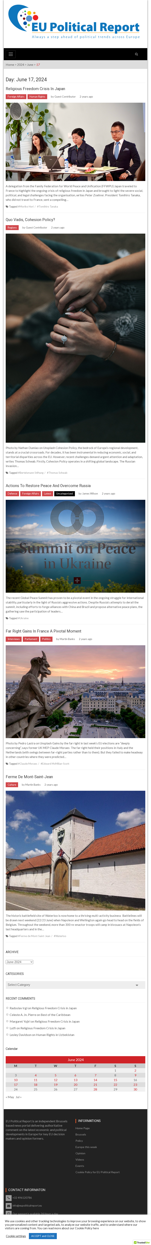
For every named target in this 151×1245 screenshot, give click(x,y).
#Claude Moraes (27, 763)
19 (55, 1084)
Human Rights (37, 96)
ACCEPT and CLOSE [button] (42, 1236)
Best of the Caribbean (55, 1014)
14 (95, 1080)
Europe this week (86, 1147)
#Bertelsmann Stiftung (30, 472)
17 (15, 1084)
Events (80, 1165)
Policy (79, 1140)
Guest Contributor (65, 96)
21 (95, 1084)
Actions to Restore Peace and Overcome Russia (49, 485)
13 (75, 1080)
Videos (80, 1159)
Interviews (14, 639)
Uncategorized (64, 493)
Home (10, 64)
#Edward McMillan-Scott (55, 763)
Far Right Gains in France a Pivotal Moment (43, 631)
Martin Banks (67, 639)
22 (115, 1084)
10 (15, 1080)
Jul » (19, 1097)
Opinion (80, 1153)
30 (135, 1089)
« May (10, 1097)
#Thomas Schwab (57, 472)
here (96, 1228)
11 (35, 1080)
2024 (20, 64)
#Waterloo (60, 936)
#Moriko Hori (26, 206)
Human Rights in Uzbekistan (55, 1035)
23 (135, 1084)
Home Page (83, 1128)
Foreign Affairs (16, 96)
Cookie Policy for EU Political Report (98, 1172)
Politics (46, 639)
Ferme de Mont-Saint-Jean (29, 776)
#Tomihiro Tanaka (47, 206)
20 (75, 1084)
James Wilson (90, 493)
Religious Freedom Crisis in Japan (35, 88)
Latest (47, 493)
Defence (12, 493)
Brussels (81, 1134)
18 (35, 1084)
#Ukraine (23, 618)
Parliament (31, 639)
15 (115, 1080)
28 (95, 1089)
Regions (12, 227)
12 (55, 1080)
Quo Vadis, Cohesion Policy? (30, 219)
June (30, 64)
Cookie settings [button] (16, 1236)
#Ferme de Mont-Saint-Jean (34, 936)
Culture (12, 784)
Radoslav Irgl (18, 1008)
